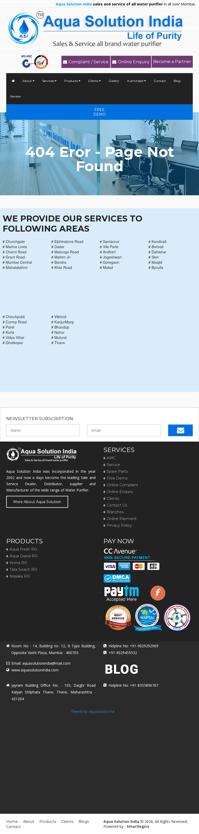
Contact (160, 81)
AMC (111, 458)
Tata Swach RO (23, 569)
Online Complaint (122, 485)
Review (15, 96)
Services (48, 81)
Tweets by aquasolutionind (93, 711)
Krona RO (18, 562)
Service (113, 464)
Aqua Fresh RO (23, 549)
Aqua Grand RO (24, 556)
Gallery (114, 81)
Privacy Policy (119, 525)
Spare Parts (117, 471)
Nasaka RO (20, 576)
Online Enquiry (134, 61)
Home (12, 821)
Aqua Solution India (121, 821)
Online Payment (122, 518)
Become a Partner (172, 61)
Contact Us (117, 505)
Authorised (135, 81)
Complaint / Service (89, 61)
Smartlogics (138, 826)
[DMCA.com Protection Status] (117, 576)
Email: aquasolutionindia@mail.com (40, 663)
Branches (115, 512)
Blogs (84, 821)
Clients (93, 81)
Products (71, 81)
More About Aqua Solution (37, 501)
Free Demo (99, 112)
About (27, 81)
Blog (177, 81)
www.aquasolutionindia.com (35, 670)
